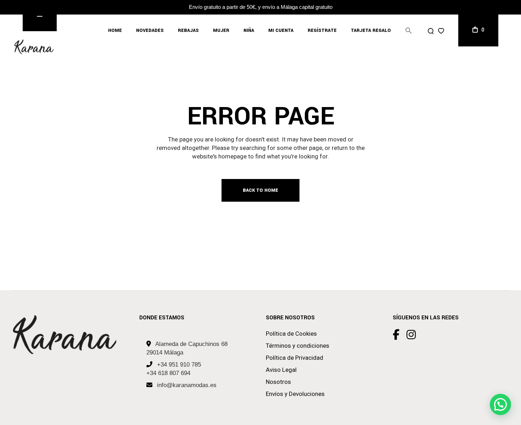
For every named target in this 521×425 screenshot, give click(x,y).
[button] (408, 30)
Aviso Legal (281, 369)
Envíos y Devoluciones (295, 393)
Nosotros (278, 381)
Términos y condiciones (297, 345)
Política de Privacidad (294, 357)
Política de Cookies (291, 333)
